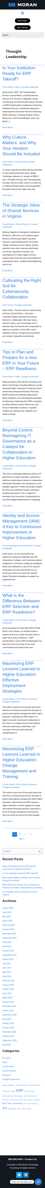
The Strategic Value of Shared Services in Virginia (21, 211)
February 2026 (8, 925)
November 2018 (9, 1032)
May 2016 (6, 1045)
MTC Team (7, 1103)
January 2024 (8, 985)
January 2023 (8, 1002)
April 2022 (6, 1019)
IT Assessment (14, 1100)
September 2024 (9, 955)
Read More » (7, 127)
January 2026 (8, 929)
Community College (35, 1085)
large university (28, 1100)
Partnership (18, 1103)
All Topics (6, 1058)
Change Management (22, 1085)
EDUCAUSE (6, 1091)
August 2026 (7, 908)
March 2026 (7, 921)
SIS (4, 1108)
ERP (19, 1090)
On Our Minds (21, 162)
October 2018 (8, 1036)
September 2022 (9, 1015)
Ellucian (13, 1091)
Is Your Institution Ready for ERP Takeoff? (18, 73)
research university (32, 1103)
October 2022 (8, 1011)
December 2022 (9, 1006)
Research (33, 699)
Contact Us (31, 1159)
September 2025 (9, 938)
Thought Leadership (29, 87)
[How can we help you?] (38, 1182)
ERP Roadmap (18, 1096)
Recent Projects (23, 224)
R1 (24, 1103)
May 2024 (6, 972)
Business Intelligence (8, 1085)
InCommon (5, 1100)
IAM (25, 1096)
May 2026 (6, 917)
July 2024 (6, 964)
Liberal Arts (37, 1100)
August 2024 (7, 959)
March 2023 (7, 998)
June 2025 (6, 942)
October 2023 (8, 989)
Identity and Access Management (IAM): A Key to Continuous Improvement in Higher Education (22, 526)
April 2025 (6, 946)
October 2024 (8, 951)
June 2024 (6, 968)
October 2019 (8, 1028)
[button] (22, 13)
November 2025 (9, 934)
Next (22, 839)
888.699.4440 (15, 1159)
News (17, 87)
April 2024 (6, 976)
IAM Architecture (32, 1096)
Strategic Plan (12, 1108)
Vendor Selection (26, 1108)
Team (19, 1108)
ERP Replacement (7, 1096)
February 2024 (8, 981)
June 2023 (6, 993)
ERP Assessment (29, 1091)
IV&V (21, 1100)
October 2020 (8, 1023)
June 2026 (6, 912)
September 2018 (9, 1040)
